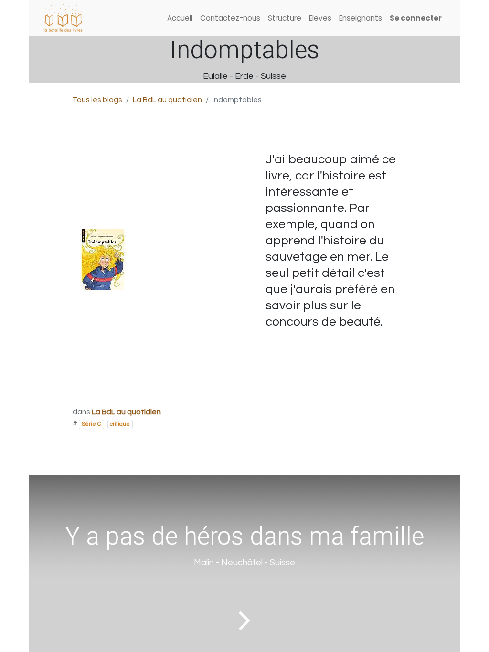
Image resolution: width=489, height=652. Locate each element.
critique (120, 424)
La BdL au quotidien (167, 100)
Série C (91, 424)
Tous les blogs (97, 100)
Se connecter (416, 18)
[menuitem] (179, 18)
